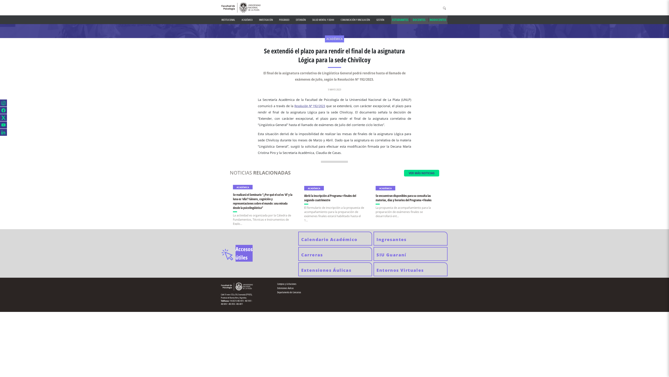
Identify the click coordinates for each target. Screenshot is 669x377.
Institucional (228, 19)
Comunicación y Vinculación (355, 19)
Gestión (380, 19)
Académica (247, 19)
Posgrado (284, 19)
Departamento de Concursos (289, 292)
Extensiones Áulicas (285, 288)
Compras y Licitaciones (286, 284)
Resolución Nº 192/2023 (309, 106)
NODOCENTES (438, 20)
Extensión (301, 19)
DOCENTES (419, 20)
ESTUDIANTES (400, 20)
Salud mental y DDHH (323, 19)
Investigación (266, 19)
